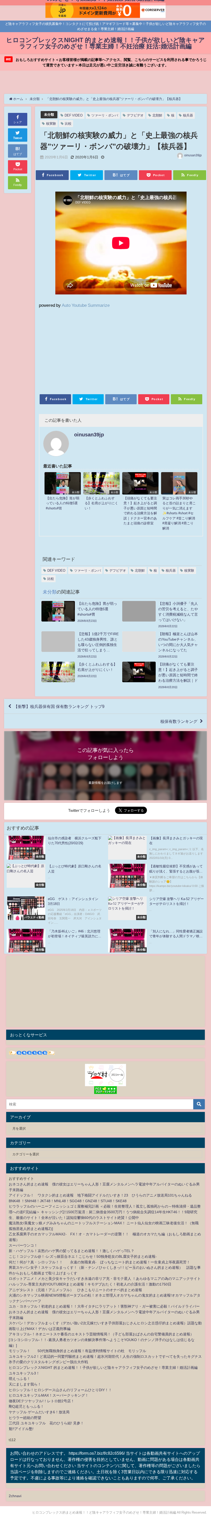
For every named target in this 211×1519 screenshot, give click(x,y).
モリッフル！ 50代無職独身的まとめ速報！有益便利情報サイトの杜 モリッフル (77, 1351)
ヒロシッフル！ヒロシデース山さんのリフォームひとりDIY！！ (60, 1390)
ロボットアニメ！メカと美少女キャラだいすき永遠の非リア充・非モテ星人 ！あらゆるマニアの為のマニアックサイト (105, 1278)
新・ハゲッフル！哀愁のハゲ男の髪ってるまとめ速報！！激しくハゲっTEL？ (71, 1251)
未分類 (49, 114)
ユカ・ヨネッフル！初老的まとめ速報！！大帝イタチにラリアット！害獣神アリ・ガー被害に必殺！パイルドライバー (104, 1306)
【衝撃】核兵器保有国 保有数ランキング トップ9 (59, 706)
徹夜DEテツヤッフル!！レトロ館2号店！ (41, 1401)
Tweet (17, 138)
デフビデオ (135, 115)
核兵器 (188, 115)
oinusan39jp (193, 155)
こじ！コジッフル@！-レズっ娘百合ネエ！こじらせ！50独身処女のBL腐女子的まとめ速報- (83, 1256)
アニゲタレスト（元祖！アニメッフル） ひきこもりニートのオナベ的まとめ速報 (75, 1290)
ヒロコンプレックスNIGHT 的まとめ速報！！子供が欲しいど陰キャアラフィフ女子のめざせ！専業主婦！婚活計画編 (103, 1367)
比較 (68, 123)
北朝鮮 (157, 115)
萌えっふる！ (19, 1378)
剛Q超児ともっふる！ (26, 1406)
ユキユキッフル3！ (24, 1373)
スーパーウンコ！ (23, 1245)
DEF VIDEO (74, 115)
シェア (17, 122)
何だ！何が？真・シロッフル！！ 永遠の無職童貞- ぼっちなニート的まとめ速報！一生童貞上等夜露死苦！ (99, 1262)
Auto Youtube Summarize (86, 305)
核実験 (51, 123)
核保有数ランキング (178, 721)
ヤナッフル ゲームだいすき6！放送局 (39, 1412)
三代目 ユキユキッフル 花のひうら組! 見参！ (46, 1423)
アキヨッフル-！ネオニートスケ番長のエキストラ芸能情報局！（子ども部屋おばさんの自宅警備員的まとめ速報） (101, 1334)
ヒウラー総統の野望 (25, 1417)
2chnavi (15, 1496)
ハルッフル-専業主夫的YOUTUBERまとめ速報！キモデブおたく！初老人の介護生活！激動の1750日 (90, 1284)
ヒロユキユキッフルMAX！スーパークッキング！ (49, 1395)
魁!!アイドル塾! (21, 1429)
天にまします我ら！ (25, 1384)
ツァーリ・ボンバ (104, 115)
